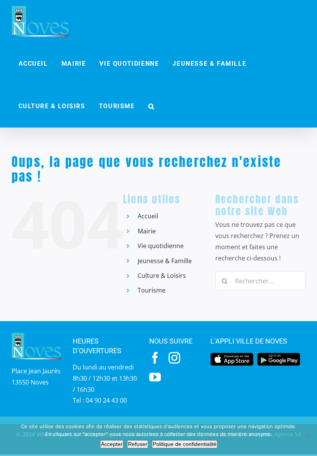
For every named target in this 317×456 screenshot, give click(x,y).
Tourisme (151, 290)
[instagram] (174, 358)
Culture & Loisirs (162, 275)
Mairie (147, 231)
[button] (151, 106)
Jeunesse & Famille (165, 261)
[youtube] (155, 377)
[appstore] (232, 355)
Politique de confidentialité (184, 444)
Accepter (112, 444)
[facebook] (155, 358)
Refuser (137, 444)
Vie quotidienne (161, 246)
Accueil (148, 216)
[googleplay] (278, 355)
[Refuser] (307, 436)
